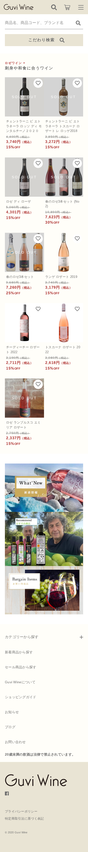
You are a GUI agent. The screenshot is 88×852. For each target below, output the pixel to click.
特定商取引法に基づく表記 (24, 818)
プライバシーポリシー (21, 811)
